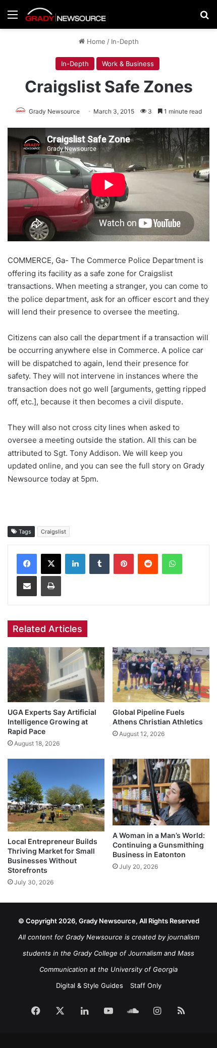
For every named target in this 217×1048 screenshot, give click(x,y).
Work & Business (128, 64)
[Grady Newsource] (65, 14)
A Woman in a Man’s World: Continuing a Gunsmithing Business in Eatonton (159, 845)
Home (95, 41)
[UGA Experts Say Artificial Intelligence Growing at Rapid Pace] (56, 674)
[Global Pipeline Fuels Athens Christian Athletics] (161, 674)
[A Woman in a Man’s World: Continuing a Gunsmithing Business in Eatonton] (161, 792)
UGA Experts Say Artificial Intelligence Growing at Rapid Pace (52, 722)
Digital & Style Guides (89, 985)
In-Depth (125, 41)
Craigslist (53, 531)
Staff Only (145, 985)
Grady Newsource (54, 111)
